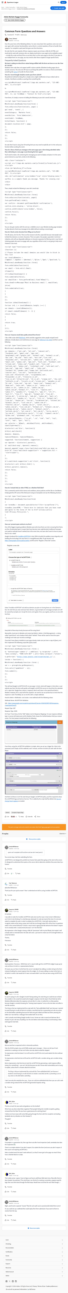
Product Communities (10, 7)
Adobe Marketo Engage (22, 7)
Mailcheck (22, 338)
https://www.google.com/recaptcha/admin (17, 540)
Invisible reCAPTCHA (24, 536)
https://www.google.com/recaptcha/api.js (34, 657)
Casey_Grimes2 (13, 38)
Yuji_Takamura (13, 883)
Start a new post (46, 827)
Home (2, 7)
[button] (58, 8)
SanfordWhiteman (14, 846)
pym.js (15, 72)
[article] (33, 860)
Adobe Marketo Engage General (8, 9)
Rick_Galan (12, 1101)
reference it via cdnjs (46, 340)
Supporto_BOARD (13, 909)
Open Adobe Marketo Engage (16, 20)
